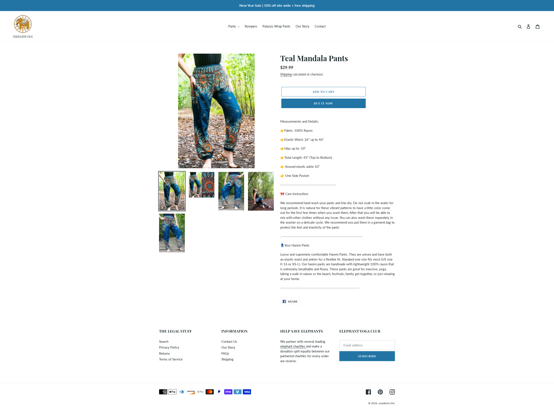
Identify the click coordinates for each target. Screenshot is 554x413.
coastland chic (386, 403)
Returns (164, 353)
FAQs (225, 353)
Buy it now (323, 103)
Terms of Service (171, 359)
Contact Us (229, 341)
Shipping (286, 74)
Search (163, 341)
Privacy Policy (169, 347)
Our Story (228, 347)
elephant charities (293, 346)
